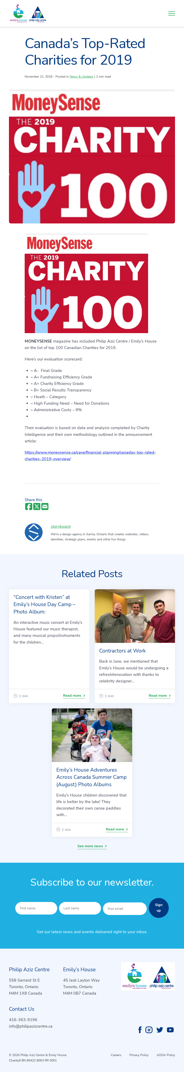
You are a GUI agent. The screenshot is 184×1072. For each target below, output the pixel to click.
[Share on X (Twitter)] (37, 506)
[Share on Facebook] (29, 506)
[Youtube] (170, 1030)
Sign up (158, 907)
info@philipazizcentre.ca (31, 1026)
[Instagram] (149, 1030)
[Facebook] (140, 1030)
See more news (90, 846)
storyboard (61, 526)
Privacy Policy (139, 1055)
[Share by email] (45, 506)
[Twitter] (159, 1030)
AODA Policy (166, 1055)
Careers (116, 1055)
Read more (72, 695)
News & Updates (81, 76)
